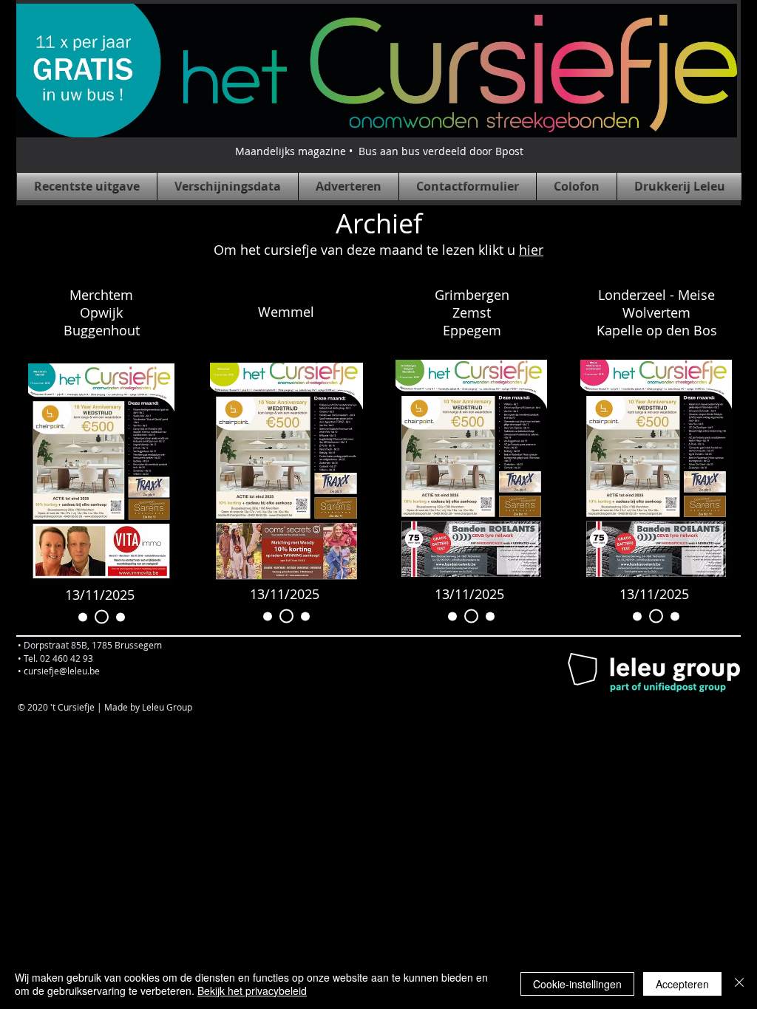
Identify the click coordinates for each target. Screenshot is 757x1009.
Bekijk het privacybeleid (252, 990)
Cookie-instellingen (577, 983)
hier (531, 250)
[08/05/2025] (267, 616)
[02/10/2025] (118, 617)
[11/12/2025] (82, 616)
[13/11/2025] (99, 616)
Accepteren (682, 983)
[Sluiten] (739, 984)
